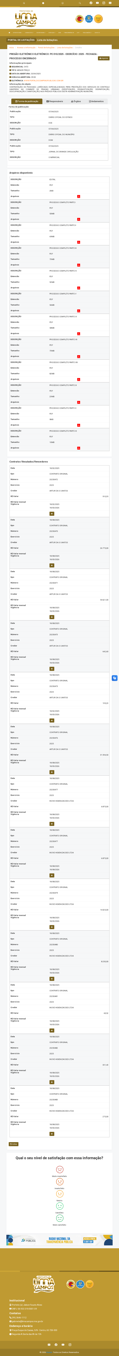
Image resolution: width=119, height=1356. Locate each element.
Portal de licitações (46, 47)
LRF (78, 32)
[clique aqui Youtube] (63, 1344)
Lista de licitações (65, 47)
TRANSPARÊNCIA (69, 32)
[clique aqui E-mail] (49, 1344)
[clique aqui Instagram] (70, 1344)
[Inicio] (9, 32)
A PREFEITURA (17, 32)
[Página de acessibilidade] (63, 3)
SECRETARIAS (40, 32)
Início (11, 47)
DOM (59, 32)
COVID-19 (97, 32)
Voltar (14, 1144)
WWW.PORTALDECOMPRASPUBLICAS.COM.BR (43, 80)
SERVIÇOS (51, 32)
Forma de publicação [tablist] (27, 101)
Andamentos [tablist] (97, 101)
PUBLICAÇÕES (87, 32)
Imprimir (104, 58)
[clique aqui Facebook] (56, 1344)
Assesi (49, 1352)
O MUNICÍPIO (29, 32)
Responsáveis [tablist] (56, 101)
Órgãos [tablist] (77, 101)
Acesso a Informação (26, 47)
